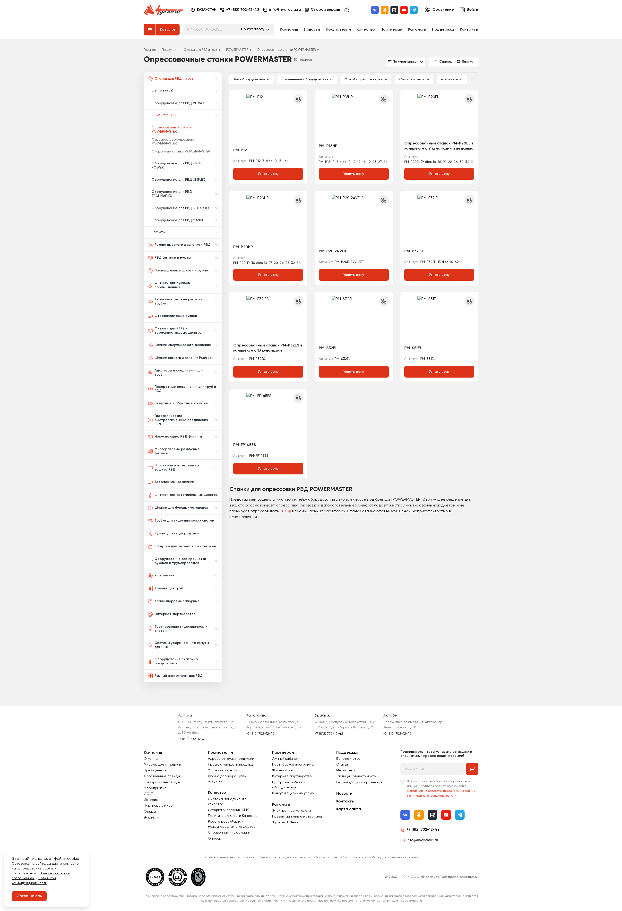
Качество (366, 30)
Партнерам (391, 30)
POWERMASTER (164, 115)
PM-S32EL (328, 348)
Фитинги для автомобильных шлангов (186, 495)
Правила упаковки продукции (232, 764)
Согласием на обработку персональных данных (441, 791)
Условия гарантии (223, 770)
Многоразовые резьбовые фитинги (177, 451)
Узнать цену (268, 174)
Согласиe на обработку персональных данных (380, 857)
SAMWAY (159, 232)
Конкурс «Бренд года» (162, 782)
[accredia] (198, 877)
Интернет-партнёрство (292, 776)
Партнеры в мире (158, 805)
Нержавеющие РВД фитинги (178, 436)
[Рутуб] (394, 10)
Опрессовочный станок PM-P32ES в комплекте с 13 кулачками (267, 348)
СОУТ (148, 794)
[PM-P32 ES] (268, 319)
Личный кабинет (285, 758)
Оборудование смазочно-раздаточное (177, 661)
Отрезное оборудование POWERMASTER (173, 141)
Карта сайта (348, 809)
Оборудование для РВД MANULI (178, 220)
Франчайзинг (283, 770)
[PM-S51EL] (439, 319)
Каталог (168, 30)
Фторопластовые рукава (176, 316)
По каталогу (252, 29)
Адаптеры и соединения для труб (179, 372)
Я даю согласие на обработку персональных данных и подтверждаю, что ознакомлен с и (442, 788)
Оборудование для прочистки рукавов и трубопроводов (180, 561)
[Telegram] (414, 10)
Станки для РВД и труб (174, 78)
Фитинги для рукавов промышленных (172, 285)
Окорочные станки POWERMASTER (181, 151)
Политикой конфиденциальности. (430, 795)
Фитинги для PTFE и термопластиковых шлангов (178, 330)
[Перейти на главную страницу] (163, 10)
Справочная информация (229, 832)
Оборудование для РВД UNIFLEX (178, 179)
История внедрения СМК (228, 810)
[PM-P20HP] (268, 218)
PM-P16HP (328, 146)
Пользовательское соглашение (229, 857)
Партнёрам (283, 753)
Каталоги (417, 30)
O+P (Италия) (162, 91)
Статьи (342, 764)
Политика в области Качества (233, 816)
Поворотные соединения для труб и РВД (185, 389)
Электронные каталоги (291, 810)
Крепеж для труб (169, 588)
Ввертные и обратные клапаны (181, 403)
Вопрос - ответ (349, 758)
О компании (154, 758)
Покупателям (338, 30)
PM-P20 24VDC (333, 251)
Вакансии (152, 817)
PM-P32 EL (414, 251)
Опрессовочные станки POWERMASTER (172, 129)
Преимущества (156, 770)
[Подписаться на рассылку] (472, 769)
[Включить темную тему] (346, 10)
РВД (283, 511)
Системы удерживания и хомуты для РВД (182, 645)
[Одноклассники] (385, 10)
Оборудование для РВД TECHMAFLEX (172, 194)
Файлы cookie (325, 857)
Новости (312, 30)
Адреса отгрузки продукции (231, 758)
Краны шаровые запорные (177, 601)
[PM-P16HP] (354, 117)
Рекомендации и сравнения (359, 782)
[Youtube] (404, 10)
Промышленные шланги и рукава (182, 270)
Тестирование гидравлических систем (181, 629)
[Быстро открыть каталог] (150, 29)
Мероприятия (155, 788)
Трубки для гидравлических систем (184, 520)
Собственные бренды (162, 776)
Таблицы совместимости (356, 776)
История (151, 799)
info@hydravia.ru (422, 840)
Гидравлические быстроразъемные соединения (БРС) (181, 420)
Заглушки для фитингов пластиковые (185, 546)
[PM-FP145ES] (268, 416)
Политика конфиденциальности (285, 857)
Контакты (469, 30)
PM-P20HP (243, 247)
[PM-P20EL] (439, 117)
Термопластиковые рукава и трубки (179, 301)
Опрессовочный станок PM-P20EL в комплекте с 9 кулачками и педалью (439, 146)
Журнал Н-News (285, 822)
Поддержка (443, 30)
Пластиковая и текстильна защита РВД (177, 467)
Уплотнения (164, 575)
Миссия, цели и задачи (162, 764)
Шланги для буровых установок (181, 507)
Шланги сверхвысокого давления (183, 345)
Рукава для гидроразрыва (177, 533)
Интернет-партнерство (175, 614)
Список (445, 61)
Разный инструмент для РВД (179, 675)
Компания (289, 30)
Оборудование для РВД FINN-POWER (176, 165)
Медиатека (345, 770)
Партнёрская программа (293, 764)
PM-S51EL (413, 348)
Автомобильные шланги (174, 482)
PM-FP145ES (244, 445)
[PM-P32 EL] (439, 220)
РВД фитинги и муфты (173, 257)
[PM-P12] (268, 119)
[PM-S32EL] (354, 319)
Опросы (214, 838)
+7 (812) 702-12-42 (242, 10)
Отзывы (150, 811)
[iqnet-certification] (155, 877)
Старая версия (325, 10)
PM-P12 (240, 150)
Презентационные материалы (297, 816)
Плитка (467, 61)
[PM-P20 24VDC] (354, 220)
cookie (48, 868)
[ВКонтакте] (375, 10)
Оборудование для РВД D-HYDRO (180, 208)
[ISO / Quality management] (177, 877)
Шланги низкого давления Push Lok (184, 358)
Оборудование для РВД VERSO (178, 103)
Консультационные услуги (293, 793)
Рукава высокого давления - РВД (183, 244)
